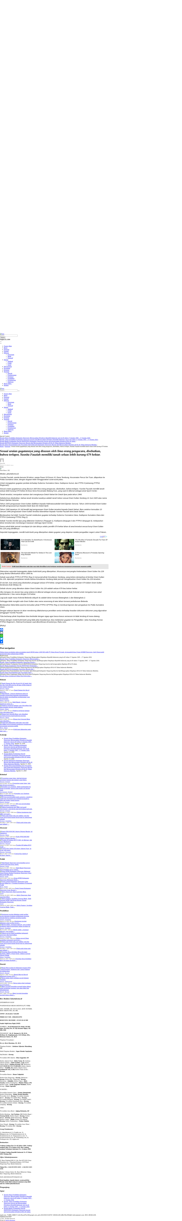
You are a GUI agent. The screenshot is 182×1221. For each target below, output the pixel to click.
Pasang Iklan (8, 346)
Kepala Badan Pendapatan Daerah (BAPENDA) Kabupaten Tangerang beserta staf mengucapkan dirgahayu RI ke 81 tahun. (38, 441)
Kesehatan (7, 368)
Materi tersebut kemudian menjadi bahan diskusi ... (14, 994)
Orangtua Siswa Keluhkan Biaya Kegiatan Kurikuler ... (15, 959)
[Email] (54, 632)
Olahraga (10, 382)
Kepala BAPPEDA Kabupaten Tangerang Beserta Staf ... (17, 669)
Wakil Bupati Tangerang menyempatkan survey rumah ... (15, 868)
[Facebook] (54, 629)
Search (3, 337)
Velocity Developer (10, 1220)
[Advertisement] (54, 13)
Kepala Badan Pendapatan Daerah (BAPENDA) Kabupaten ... (19, 666)
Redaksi (6, 385)
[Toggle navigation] (1, 341)
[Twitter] (54, 638)
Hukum (6, 407)
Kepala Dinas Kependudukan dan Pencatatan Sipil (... (16, 672)
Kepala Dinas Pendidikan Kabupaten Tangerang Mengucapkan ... (20, 659)
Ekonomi (6, 349)
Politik (9, 363)
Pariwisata (11, 354)
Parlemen (10, 377)
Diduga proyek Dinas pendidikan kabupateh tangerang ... (14, 939)
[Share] (54, 641)
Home (2, 446)
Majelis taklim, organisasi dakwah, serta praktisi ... (14, 930)
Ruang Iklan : (8, 383)
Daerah (10, 373)
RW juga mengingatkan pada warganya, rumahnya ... (15, 804)
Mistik (9, 356)
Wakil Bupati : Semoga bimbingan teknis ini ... (13, 703)
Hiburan (6, 400)
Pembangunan (12, 375)
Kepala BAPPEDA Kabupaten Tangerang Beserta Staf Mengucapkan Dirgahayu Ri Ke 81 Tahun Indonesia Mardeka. (35, 443)
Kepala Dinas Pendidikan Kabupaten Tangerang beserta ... (18, 662)
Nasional (6, 419)
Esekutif (6, 351)
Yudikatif (10, 361)
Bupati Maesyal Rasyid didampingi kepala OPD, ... (14, 975)
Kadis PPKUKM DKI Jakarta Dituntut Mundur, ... (14, 837)
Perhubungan (12, 380)
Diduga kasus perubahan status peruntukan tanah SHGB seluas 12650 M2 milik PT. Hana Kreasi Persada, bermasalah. (36, 652)
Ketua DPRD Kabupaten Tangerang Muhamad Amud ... (14, 879)
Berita (2, 886)
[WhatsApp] (54, 635)
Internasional (8, 366)
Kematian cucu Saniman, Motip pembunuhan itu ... (14, 794)
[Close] (1, 343)
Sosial (9, 365)
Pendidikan (11, 378)
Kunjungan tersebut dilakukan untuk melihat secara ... (13, 922)
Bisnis (5, 348)
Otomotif (10, 358)
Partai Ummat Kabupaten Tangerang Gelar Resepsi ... (15, 889)
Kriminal (6, 370)
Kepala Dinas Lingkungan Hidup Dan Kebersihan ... (16, 676)
